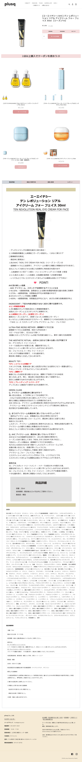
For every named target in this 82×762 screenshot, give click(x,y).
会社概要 (44, 717)
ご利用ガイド (73, 717)
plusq (67, 758)
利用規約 (66, 717)
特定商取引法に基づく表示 (55, 717)
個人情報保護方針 (48, 719)
